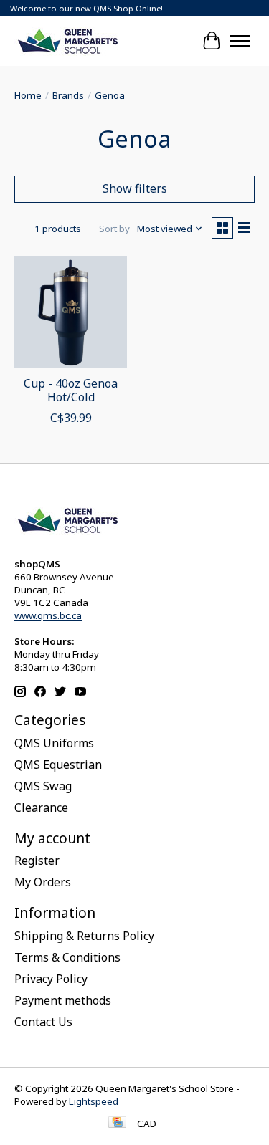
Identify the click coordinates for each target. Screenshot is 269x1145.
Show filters (135, 188)
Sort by (114, 228)
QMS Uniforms (54, 743)
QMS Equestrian (58, 764)
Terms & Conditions (67, 957)
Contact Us (43, 1022)
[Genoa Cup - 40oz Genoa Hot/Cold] (70, 312)
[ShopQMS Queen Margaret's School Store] (68, 41)
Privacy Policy (51, 979)
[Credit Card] (117, 1123)
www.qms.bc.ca (48, 615)
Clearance (41, 807)
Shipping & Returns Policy (84, 936)
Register (37, 860)
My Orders (42, 882)
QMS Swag (43, 786)
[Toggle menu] (240, 41)
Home (28, 95)
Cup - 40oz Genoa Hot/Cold (71, 390)
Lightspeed (93, 1101)
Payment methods (62, 1000)
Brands (68, 95)
